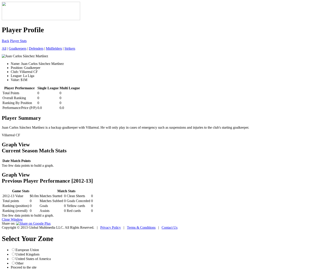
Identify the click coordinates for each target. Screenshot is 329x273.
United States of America (33, 259)
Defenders (36, 48)
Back (5, 41)
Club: (15, 72)
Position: (17, 68)
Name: (15, 64)
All (4, 48)
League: (16, 76)
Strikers (69, 48)
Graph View (16, 144)
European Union (27, 250)
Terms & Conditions (141, 227)
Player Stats (18, 41)
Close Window (12, 219)
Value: (15, 80)
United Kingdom (27, 254)
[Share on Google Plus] (33, 223)
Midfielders (54, 48)
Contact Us (169, 227)
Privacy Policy (110, 227)
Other (19, 263)
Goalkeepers (17, 48)
